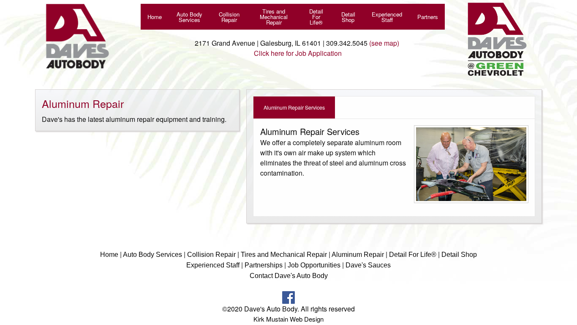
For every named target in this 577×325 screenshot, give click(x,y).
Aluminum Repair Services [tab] (294, 107)
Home (154, 17)
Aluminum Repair (358, 254)
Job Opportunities (315, 265)
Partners (427, 17)
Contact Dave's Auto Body (289, 275)
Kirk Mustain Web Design (288, 318)
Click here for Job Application (298, 53)
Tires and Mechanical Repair (274, 16)
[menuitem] (155, 17)
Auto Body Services (189, 17)
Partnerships (264, 265)
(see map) (384, 43)
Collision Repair (229, 17)
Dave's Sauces (368, 265)
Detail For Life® (316, 16)
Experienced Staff (387, 17)
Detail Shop (348, 17)
